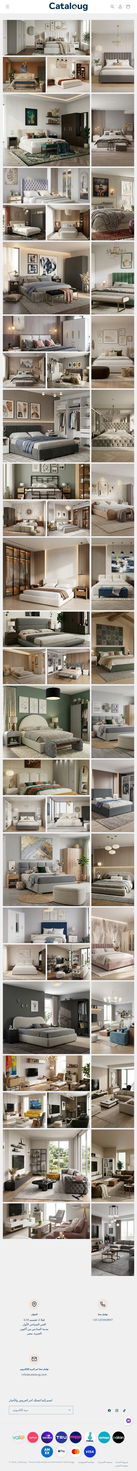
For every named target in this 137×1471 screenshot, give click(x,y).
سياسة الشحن (121, 1465)
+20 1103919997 (103, 1320)
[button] (7, 6)
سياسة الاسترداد (105, 1462)
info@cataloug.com (34, 1374)
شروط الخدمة (122, 1462)
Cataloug (21, 1462)
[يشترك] (69, 1410)
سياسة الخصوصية (86, 1462)
